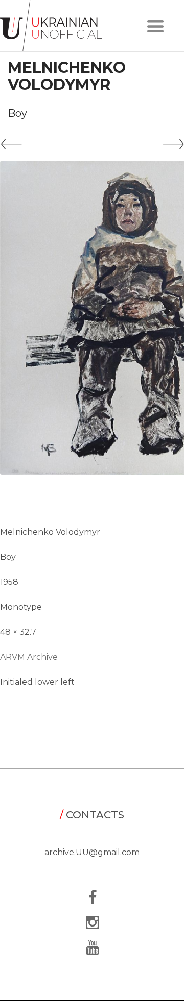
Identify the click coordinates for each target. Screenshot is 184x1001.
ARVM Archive (29, 657)
